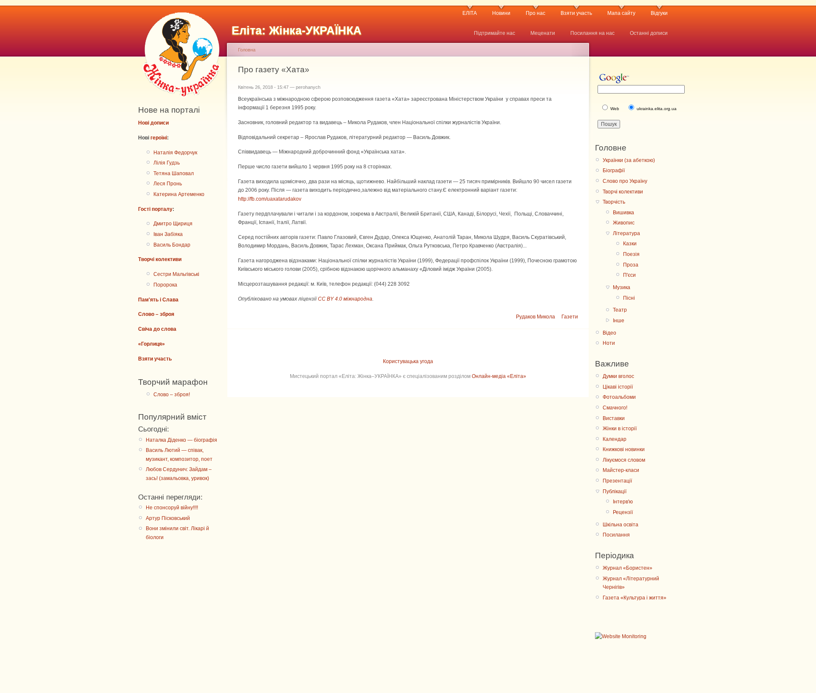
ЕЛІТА (469, 13)
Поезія (631, 254)
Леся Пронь (167, 184)
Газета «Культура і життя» (634, 598)
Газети (569, 317)
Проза (630, 265)
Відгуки (659, 13)
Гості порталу (155, 209)
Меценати (542, 33)
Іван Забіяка (168, 234)
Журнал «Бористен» (627, 568)
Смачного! (615, 408)
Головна (246, 49)
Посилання (616, 535)
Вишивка (623, 213)
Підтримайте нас (494, 33)
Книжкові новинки (624, 449)
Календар (614, 439)
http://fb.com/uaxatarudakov (269, 199)
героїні (158, 138)
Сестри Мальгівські (176, 274)
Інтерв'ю (623, 502)
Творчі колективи (159, 259)
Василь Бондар (171, 245)
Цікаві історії (618, 387)
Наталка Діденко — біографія (181, 440)
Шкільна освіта (620, 525)
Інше (618, 321)
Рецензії (623, 512)
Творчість (614, 202)
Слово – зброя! (171, 395)
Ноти (609, 343)
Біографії (614, 170)
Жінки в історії (620, 429)
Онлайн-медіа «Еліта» (499, 376)
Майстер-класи (621, 470)
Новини (501, 13)
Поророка (165, 285)
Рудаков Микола (535, 317)
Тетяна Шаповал (173, 173)
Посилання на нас (592, 33)
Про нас (535, 13)
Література (626, 233)
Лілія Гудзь (166, 163)
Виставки (614, 418)
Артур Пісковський (168, 518)
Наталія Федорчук (175, 153)
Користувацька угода (408, 361)
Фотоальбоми (619, 397)
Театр (620, 310)
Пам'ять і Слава (158, 300)
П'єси (629, 275)
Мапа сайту (621, 13)
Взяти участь (576, 13)
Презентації (617, 481)
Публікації (614, 491)
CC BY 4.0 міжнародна (345, 299)
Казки (630, 244)
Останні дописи (649, 33)
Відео (609, 333)
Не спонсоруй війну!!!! (172, 508)
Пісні (629, 298)
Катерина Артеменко (178, 194)
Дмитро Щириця (173, 224)
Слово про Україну (625, 181)
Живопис (624, 223)
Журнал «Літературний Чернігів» (631, 583)
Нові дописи (153, 123)
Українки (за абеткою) (629, 160)
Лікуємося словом (624, 460)
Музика (621, 287)
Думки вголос (618, 376)
